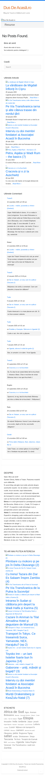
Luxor (12, 727)
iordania (22, 721)
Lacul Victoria (28, 724)
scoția (15, 736)
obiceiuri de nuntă (29, 730)
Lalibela (36, 724)
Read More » (34, 97)
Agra (27, 712)
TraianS (9, 198)
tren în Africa (11, 742)
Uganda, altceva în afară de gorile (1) (21, 348)
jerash (36, 722)
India (14, 721)
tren (5, 742)
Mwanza (12, 730)
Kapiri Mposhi (7, 724)
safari (8, 736)
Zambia (7, 748)
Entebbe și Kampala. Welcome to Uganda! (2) (24, 329)
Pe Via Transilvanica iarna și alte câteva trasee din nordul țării (23, 110)
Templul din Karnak (29, 739)
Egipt (20, 719)
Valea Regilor (30, 742)
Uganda (20, 742)
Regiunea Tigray (26, 733)
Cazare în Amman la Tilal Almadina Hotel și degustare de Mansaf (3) (22, 620)
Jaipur (29, 722)
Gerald (9, 434)
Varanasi (7, 745)
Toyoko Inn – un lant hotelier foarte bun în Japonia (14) (19, 657)
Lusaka (6, 727)
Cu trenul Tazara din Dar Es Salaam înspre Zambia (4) (23, 577)
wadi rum (31, 745)
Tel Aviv (17, 739)
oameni (20, 730)
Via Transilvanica (19, 745)
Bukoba (17, 715)
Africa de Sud (14, 712)
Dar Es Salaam (12, 718)
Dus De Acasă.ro (17, 7)
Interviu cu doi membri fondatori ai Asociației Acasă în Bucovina (20, 134)
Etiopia (28, 718)
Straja (32, 736)
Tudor (9, 297)
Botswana (9, 715)
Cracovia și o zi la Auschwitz (18, 368)
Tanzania (8, 739)
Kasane (14, 724)
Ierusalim (7, 722)
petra (15, 733)
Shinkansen (24, 736)
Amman (33, 712)
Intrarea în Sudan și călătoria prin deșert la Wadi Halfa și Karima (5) (22, 604)
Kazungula (21, 724)
